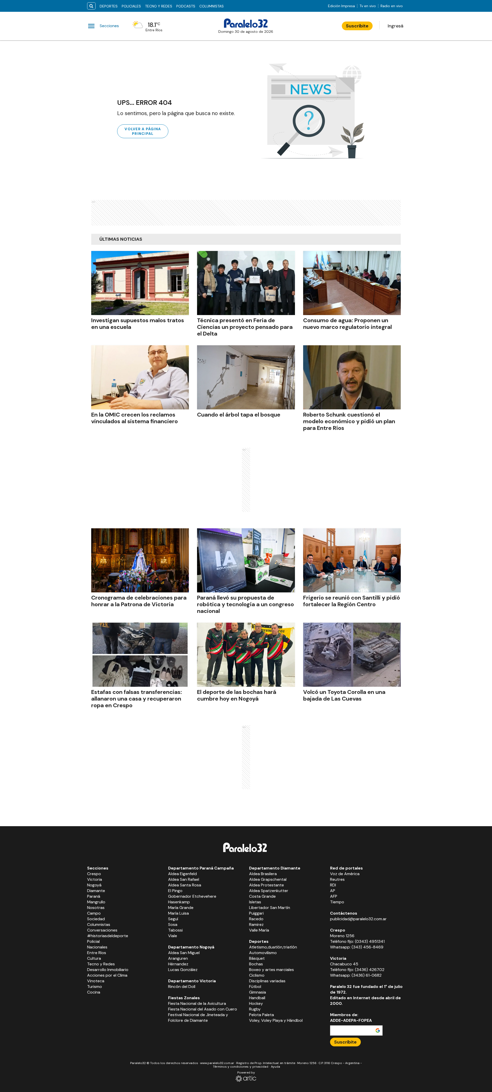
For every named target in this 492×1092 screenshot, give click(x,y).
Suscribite (357, 26)
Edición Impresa (341, 6)
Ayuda (275, 1067)
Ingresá (395, 26)
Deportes (109, 6)
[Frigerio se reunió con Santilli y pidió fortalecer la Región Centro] (352, 560)
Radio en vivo (392, 6)
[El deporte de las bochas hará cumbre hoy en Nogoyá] (246, 655)
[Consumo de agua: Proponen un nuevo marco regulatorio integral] (352, 283)
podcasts (185, 6)
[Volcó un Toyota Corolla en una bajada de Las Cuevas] (352, 655)
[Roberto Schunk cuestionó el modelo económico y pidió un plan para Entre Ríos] (352, 377)
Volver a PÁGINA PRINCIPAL (143, 131)
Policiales (131, 6)
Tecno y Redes (158, 6)
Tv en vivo (368, 6)
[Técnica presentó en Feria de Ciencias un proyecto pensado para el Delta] (246, 283)
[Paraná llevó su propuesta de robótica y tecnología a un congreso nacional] (246, 560)
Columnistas (211, 6)
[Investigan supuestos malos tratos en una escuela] (140, 283)
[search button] (91, 6)
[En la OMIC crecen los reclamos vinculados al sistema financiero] (140, 377)
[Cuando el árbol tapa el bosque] (246, 377)
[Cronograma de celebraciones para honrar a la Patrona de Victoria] (140, 560)
